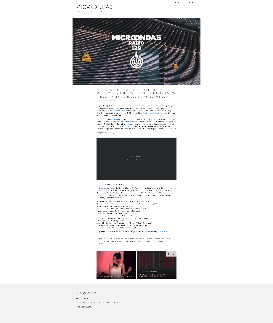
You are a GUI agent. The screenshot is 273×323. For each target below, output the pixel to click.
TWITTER (116, 303)
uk (167, 241)
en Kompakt (171, 129)
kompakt (115, 241)
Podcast (104, 100)
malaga (130, 241)
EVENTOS (88, 12)
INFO (109, 12)
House (107, 241)
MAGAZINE (100, 12)
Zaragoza (101, 243)
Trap (162, 241)
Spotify (147, 232)
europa (150, 239)
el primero (126, 126)
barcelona (101, 239)
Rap (149, 241)
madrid (122, 241)
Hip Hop (100, 241)
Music (99, 100)
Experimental (160, 239)
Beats (110, 239)
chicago (117, 239)
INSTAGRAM (95, 303)
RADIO (79, 12)
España (142, 239)
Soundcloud (162, 232)
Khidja (106, 129)
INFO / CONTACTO (83, 307)
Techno (155, 241)
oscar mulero (140, 241)
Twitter (118, 232)
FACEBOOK (106, 303)
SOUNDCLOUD (82, 303)
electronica (133, 239)
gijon (169, 239)
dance (124, 239)
